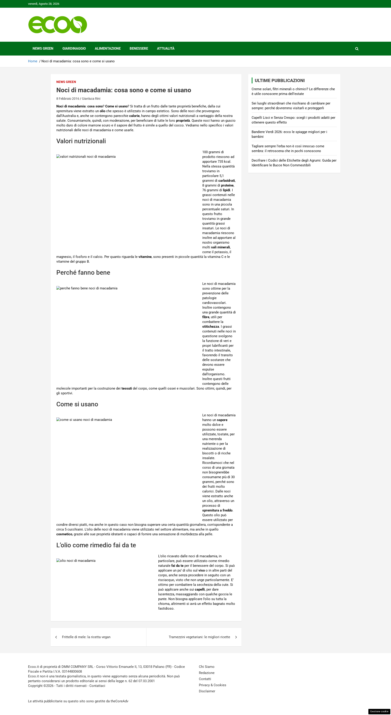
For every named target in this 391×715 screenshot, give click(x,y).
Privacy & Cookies (212, 685)
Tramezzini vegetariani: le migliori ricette (199, 637)
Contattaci (97, 686)
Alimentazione (108, 48)
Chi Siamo (207, 667)
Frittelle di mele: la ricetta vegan (86, 637)
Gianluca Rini (91, 98)
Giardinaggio (74, 48)
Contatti (205, 679)
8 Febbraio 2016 (67, 98)
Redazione (207, 673)
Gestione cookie (379, 711)
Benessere (139, 48)
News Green (43, 48)
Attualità (165, 48)
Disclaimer (207, 691)
